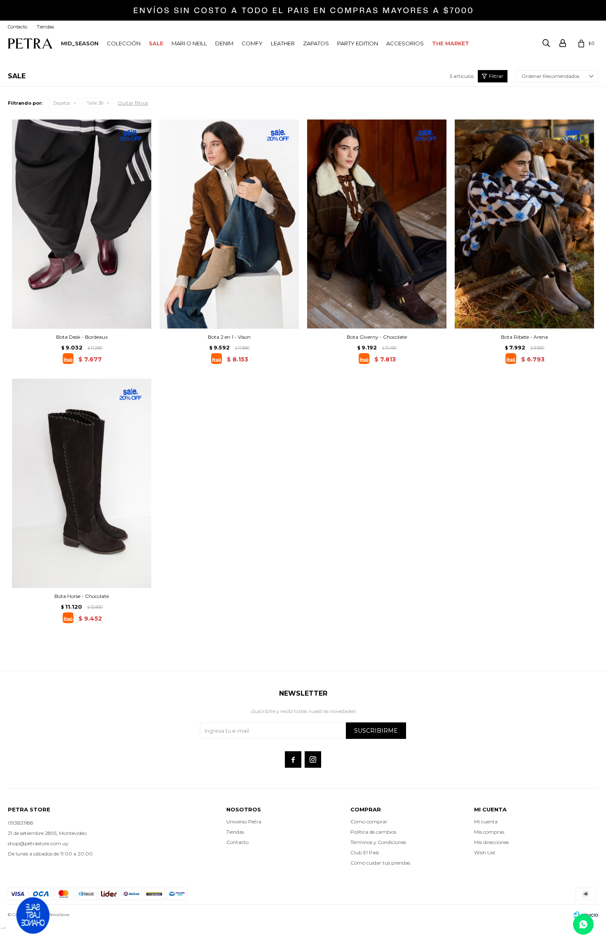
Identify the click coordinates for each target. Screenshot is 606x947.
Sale (156, 43)
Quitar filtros (132, 103)
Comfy (252, 43)
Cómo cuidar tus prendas (380, 863)
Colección (124, 43)
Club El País (364, 852)
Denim (224, 43)
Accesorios (405, 43)
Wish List (485, 852)
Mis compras (489, 832)
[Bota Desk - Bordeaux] (81, 224)
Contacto (17, 27)
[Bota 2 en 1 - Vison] (229, 224)
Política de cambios (373, 832)
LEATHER (283, 43)
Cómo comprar (369, 821)
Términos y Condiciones (378, 842)
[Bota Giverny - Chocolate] (376, 224)
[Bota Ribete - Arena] (524, 224)
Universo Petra (243, 821)
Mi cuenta (486, 821)
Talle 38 (95, 103)
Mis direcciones (491, 842)
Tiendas (45, 27)
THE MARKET (450, 43)
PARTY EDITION (357, 43)
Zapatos (316, 43)
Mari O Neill (189, 43)
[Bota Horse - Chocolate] (81, 483)
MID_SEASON (80, 43)
